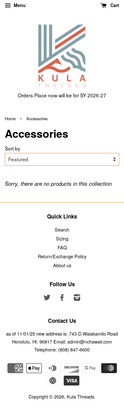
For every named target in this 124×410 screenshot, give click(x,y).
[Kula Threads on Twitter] (47, 298)
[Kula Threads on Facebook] (62, 298)
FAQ (62, 247)
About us (62, 265)
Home (10, 118)
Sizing (62, 238)
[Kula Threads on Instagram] (76, 298)
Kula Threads (80, 396)
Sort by (12, 148)
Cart (114, 5)
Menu (19, 5)
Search (62, 229)
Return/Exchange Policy (62, 256)
